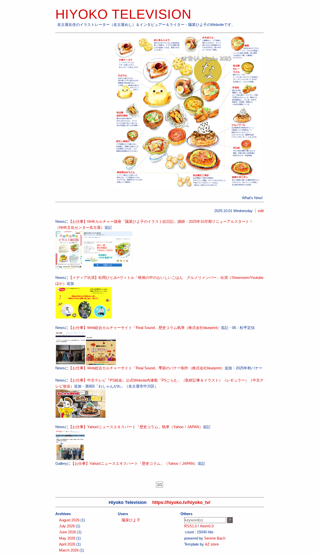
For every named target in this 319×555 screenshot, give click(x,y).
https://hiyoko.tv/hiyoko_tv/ (181, 502)
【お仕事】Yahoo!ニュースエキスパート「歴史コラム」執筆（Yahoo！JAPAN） (136, 427)
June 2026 (67, 532)
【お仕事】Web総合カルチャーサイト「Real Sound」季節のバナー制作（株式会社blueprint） (147, 368)
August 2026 (69, 520)
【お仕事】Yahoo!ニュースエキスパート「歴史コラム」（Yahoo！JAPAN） (134, 463)
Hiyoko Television (123, 14)
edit (261, 211)
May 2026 (67, 538)
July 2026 (67, 526)
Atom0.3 (207, 526)
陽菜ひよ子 (131, 520)
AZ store (212, 544)
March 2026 (69, 550)
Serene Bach (214, 538)
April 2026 (67, 544)
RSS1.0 (190, 526)
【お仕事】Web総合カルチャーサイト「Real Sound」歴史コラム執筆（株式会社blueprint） (145, 327)
